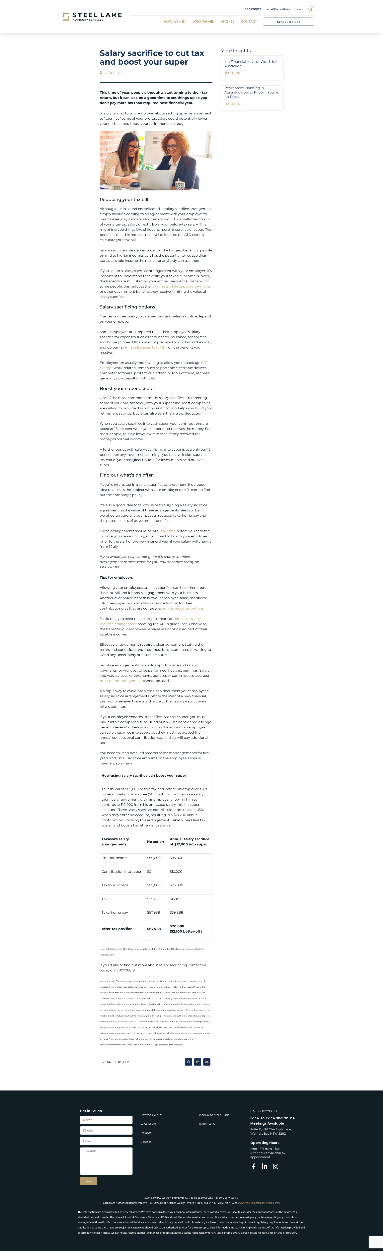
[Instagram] (276, 1166)
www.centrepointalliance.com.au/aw (259, 1202)
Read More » (233, 73)
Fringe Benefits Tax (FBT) (146, 347)
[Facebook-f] (253, 1166)
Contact (249, 21)
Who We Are (203, 21)
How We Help (175, 21)
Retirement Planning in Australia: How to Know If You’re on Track (251, 92)
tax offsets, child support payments (181, 286)
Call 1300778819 (263, 1111)
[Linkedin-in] (265, 1166)
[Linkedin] (311, 9)
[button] (188, 1062)
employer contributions (183, 608)
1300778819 (252, 9)
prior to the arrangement (121, 681)
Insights (227, 21)
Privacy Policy (206, 1123)
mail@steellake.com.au (284, 9)
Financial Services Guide (213, 1114)
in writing (167, 531)
